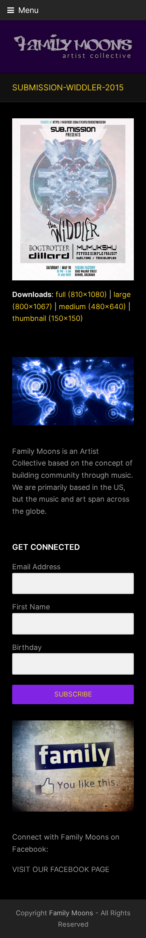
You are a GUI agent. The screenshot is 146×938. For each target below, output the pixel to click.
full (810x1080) (81, 294)
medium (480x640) (92, 306)
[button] (23, 10)
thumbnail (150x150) (47, 318)
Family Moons (71, 913)
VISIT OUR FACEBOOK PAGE (61, 869)
